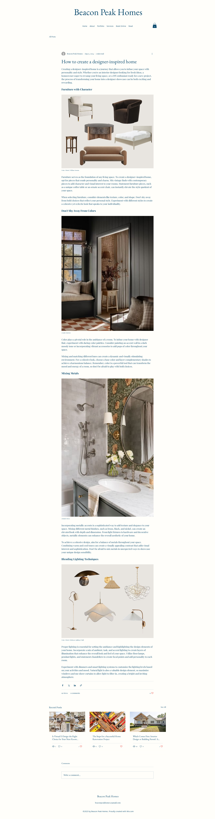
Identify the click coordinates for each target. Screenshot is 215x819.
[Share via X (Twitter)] (69, 685)
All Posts (52, 36)
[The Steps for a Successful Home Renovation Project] (108, 722)
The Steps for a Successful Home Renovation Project (107, 738)
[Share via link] (81, 685)
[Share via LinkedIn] (75, 685)
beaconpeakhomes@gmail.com (108, 802)
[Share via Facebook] (62, 685)
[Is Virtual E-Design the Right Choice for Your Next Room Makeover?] (67, 722)
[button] (155, 25)
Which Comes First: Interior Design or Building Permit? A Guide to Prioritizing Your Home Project (147, 738)
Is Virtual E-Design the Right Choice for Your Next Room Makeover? (64, 738)
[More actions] (152, 53)
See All (163, 707)
